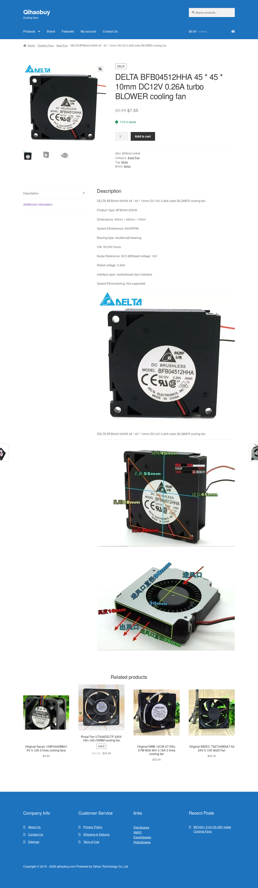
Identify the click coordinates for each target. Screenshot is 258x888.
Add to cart (143, 136)
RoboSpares (142, 842)
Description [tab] (31, 193)
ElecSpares (141, 827)
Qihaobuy (36, 11)
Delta (124, 162)
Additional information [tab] (38, 204)
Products (29, 31)
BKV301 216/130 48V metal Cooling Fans (212, 829)
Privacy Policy (92, 827)
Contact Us (110, 31)
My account (88, 31)
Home (31, 45)
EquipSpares (142, 837)
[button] (100, 69)
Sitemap (33, 842)
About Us (34, 827)
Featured (68, 31)
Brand (51, 31)
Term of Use (91, 842)
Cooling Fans (46, 45)
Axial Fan (62, 45)
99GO (137, 832)
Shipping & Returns (96, 834)
